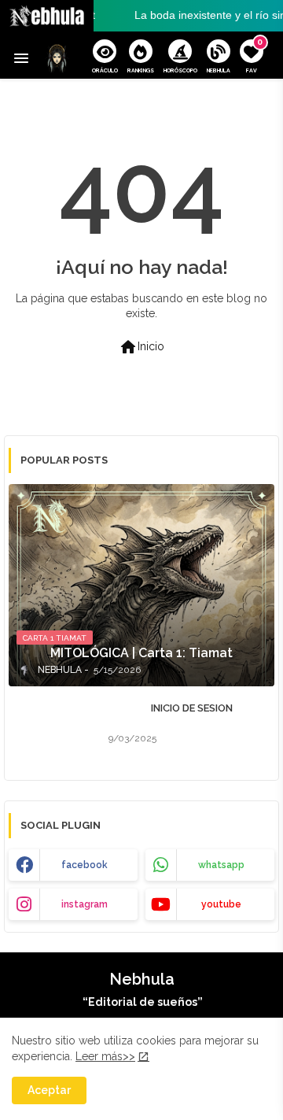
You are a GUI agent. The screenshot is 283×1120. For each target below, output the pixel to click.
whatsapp (221, 864)
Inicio (141, 347)
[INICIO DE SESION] (54, 727)
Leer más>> (105, 1056)
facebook (84, 864)
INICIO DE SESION (192, 708)
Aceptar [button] (49, 1090)
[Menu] (21, 59)
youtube (221, 904)
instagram (84, 904)
